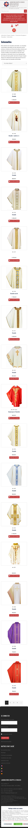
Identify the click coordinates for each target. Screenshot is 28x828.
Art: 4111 (14, 330)
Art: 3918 (14, 685)
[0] (16, 25)
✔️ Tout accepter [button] (18, 824)
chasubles (3, 37)
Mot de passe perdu (6, 741)
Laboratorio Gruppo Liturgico (8, 35)
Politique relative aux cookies (9, 820)
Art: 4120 (14, 291)
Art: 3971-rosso (14, 409)
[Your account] (12, 26)
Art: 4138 (14, 133)
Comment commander (6, 755)
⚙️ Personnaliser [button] (7, 824)
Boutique (3, 752)
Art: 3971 (14, 567)
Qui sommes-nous (5, 750)
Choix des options (14, 378)
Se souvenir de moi (7, 734)
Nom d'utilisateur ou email (7, 719)
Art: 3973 (14, 488)
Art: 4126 (14, 212)
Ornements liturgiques (21, 35)
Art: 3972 (14, 528)
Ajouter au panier (14, 102)
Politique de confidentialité (23, 820)
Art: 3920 (14, 606)
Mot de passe (4, 727)
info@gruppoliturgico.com (10, 793)
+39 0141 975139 (5, 763)
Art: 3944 (14, 646)
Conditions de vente (6, 758)
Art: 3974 (14, 449)
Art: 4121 (14, 370)
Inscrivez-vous (5, 760)
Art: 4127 (14, 251)
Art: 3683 (14, 94)
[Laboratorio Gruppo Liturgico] (14, 4)
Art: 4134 (14, 173)
